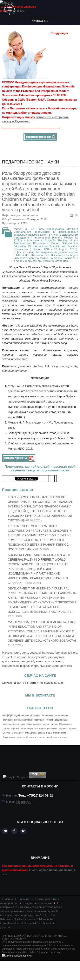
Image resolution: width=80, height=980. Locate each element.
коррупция (39, 720)
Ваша (49, 733)
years (33, 652)
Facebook (14, 831)
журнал (72, 728)
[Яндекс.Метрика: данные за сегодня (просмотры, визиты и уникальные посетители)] (15, 777)
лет (22, 661)
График (37, 715)
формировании (12, 665)
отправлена (31, 733)
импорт (49, 720)
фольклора (30, 665)
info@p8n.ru (16, 10)
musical (7, 657)
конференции (11, 715)
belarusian (19, 657)
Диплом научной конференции (18, 728)
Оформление (65, 724)
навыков (41, 661)
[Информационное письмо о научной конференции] (40, 139)
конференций (45, 737)
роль (25, 652)
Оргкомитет (17, 733)
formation (61, 652)
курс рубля (26, 724)
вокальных (55, 661)
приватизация (60, 737)
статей (54, 724)
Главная (7, 899)
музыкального (49, 665)
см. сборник (26, 252)
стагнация (8, 720)
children (15, 652)
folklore (72, 652)
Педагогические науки (37, 903)
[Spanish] (7, 2)
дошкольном (10, 661)
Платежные (40, 728)
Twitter (5, 831)
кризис (46, 724)
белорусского (37, 657)
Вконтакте (23, 831)
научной (26, 715)
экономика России (23, 720)
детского (66, 665)
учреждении (56, 657)
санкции (37, 724)
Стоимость (31, 737)
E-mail (76, 215)
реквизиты (52, 728)
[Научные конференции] (9, 9)
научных (63, 728)
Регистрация (9, 737)
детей (30, 661)
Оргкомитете (59, 733)
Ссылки (6, 733)
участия (21, 737)
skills (41, 652)
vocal (49, 652)
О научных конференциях (55, 715)
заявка (41, 733)
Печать (71, 215)
